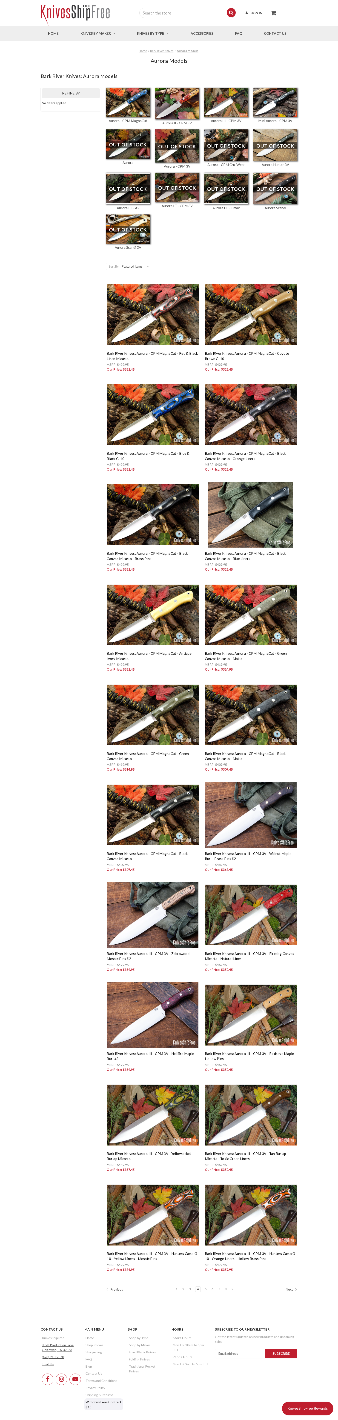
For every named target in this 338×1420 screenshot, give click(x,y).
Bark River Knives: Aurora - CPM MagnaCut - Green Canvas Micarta (148, 756)
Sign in (256, 13)
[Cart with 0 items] (272, 13)
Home (53, 33)
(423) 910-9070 (53, 1357)
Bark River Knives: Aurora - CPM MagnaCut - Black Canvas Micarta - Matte (245, 756)
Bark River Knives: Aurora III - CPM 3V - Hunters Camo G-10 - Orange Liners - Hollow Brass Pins (251, 1256)
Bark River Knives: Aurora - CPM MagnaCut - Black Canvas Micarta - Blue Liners (245, 556)
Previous (116, 1289)
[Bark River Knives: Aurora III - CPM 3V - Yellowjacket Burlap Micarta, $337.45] (152, 1115)
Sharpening (94, 1352)
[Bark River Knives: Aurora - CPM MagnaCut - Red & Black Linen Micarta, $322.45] (152, 315)
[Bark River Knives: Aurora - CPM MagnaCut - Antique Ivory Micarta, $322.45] (152, 615)
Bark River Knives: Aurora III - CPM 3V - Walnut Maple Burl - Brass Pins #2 (248, 856)
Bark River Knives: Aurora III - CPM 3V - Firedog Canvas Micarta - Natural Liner (249, 956)
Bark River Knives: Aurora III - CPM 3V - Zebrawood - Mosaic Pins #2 (149, 956)
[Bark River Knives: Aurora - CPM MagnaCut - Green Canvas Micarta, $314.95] (152, 715)
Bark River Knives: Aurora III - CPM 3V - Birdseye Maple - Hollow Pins (250, 1056)
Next (290, 1289)
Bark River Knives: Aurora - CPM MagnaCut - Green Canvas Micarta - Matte (246, 656)
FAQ (238, 33)
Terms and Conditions (101, 1381)
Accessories (202, 33)
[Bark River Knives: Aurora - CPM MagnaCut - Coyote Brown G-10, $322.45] (251, 315)
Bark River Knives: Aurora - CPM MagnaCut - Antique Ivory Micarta (149, 656)
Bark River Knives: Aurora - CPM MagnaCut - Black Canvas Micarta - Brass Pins (147, 556)
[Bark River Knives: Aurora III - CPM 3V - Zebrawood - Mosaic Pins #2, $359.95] (152, 915)
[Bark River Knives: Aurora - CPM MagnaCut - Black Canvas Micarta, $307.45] (152, 815)
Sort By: (114, 266)
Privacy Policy (95, 1388)
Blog (89, 1366)
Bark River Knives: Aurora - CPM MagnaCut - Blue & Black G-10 (148, 456)
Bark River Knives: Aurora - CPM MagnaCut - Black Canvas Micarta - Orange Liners (245, 456)
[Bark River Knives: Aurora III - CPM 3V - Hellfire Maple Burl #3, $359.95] (152, 1015)
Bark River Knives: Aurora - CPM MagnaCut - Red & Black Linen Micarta (152, 356)
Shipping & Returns (99, 1395)
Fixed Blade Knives (142, 1352)
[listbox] (136, 266)
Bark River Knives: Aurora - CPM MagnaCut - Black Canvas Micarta (147, 856)
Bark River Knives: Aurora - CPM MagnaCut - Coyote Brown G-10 (247, 356)
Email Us (48, 1364)
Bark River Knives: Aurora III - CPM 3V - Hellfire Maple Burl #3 (150, 1056)
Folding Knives (139, 1359)
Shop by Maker (139, 1345)
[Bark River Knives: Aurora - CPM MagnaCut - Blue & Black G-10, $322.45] (152, 415)
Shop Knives (94, 1345)
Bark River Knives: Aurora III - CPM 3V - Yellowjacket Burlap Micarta (149, 1156)
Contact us (275, 33)
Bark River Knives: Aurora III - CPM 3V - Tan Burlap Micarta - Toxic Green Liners (245, 1156)
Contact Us (94, 1373)
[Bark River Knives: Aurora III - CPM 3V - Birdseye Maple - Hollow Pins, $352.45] (251, 1015)
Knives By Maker (95, 33)
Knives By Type (150, 33)
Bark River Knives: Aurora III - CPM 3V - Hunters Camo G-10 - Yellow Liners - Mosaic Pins (152, 1256)
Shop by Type (139, 1338)
